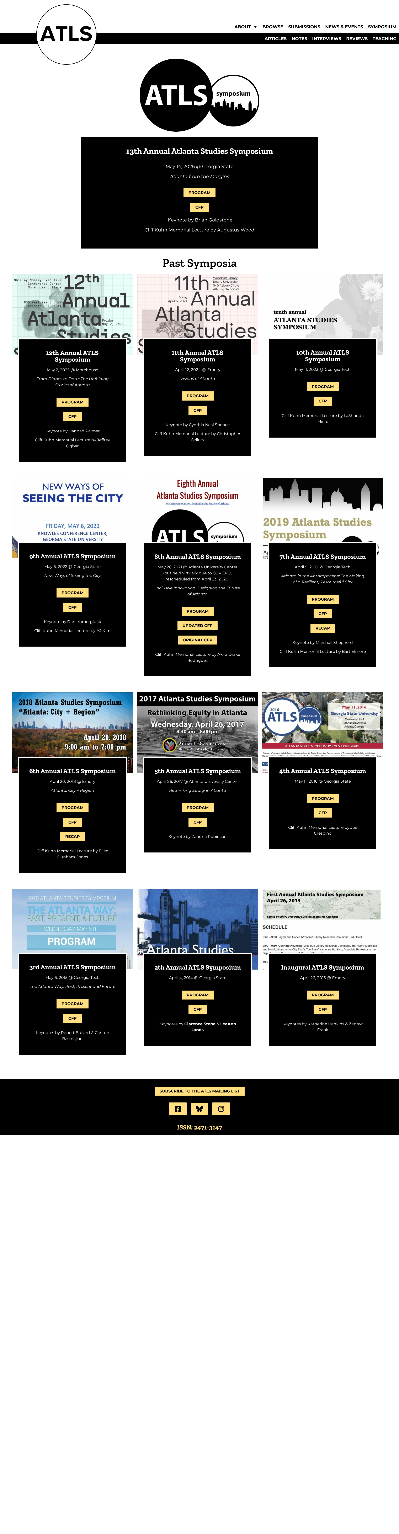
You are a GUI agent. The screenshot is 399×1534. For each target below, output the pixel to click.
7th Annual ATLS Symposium (323, 556)
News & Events (344, 27)
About (242, 27)
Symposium (382, 27)
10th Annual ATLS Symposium (322, 355)
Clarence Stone (200, 1023)
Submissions (304, 27)
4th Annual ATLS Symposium (322, 771)
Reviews (357, 39)
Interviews (326, 39)
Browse (272, 27)
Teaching (385, 39)
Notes (299, 39)
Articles (276, 39)
